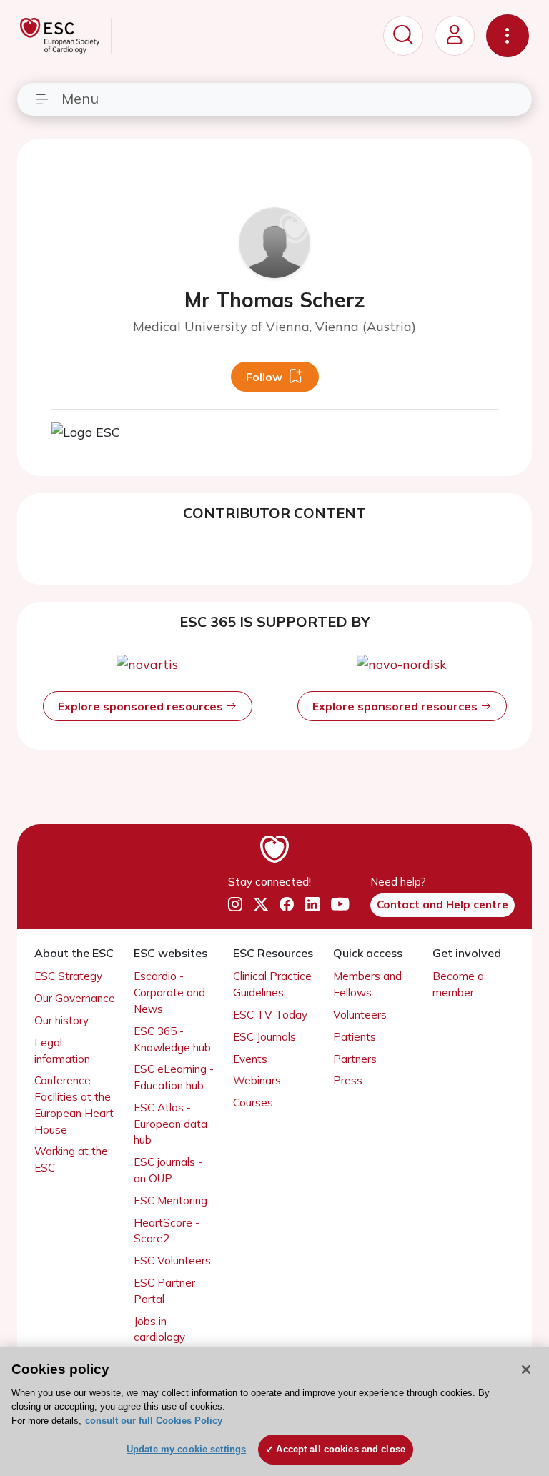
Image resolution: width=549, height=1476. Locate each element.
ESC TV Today (270, 1014)
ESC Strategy (68, 976)
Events (250, 1059)
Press (347, 1080)
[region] (274, 1411)
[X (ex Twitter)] (261, 904)
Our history (61, 1020)
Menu (80, 98)
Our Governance (74, 998)
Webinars (257, 1080)
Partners (355, 1059)
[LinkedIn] (312, 904)
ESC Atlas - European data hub (170, 1124)
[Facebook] (287, 904)
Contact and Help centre (442, 904)
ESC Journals (264, 1037)
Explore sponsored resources (142, 706)
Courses (253, 1102)
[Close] (526, 1369)
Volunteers (360, 1014)
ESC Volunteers (172, 1260)
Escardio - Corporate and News (169, 992)
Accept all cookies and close (340, 1449)
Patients (354, 1037)
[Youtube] (340, 904)
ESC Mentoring (170, 1200)
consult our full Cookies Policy (153, 1420)
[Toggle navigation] (507, 35)
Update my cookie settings (186, 1449)
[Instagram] (235, 904)
